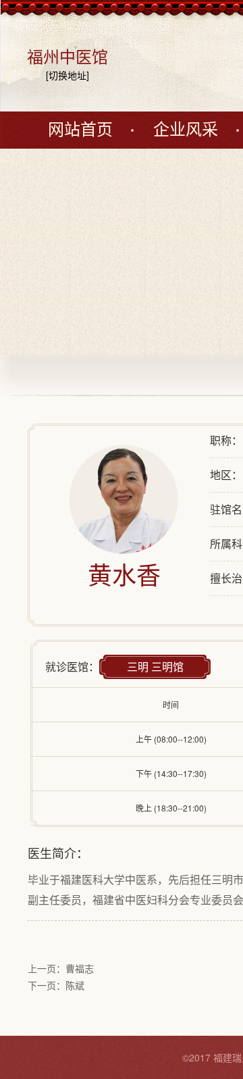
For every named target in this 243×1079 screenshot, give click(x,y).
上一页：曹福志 (61, 968)
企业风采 (185, 130)
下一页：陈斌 (56, 985)
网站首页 (80, 130)
